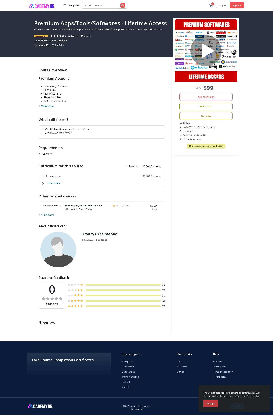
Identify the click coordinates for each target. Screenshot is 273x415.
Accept (211, 403)
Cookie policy (253, 396)
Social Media (128, 366)
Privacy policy (219, 366)
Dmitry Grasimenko (56, 40)
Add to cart (206, 106)
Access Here (54, 183)
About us (217, 361)
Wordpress (127, 361)
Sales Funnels (128, 371)
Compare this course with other (208, 146)
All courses (182, 366)
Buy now (206, 115)
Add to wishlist (206, 96)
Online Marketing (130, 376)
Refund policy (219, 376)
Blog (179, 361)
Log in (222, 5)
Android (126, 381)
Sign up (237, 5)
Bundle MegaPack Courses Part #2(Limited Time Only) (83, 207)
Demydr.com (137, 409)
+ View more (46, 106)
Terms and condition (223, 371)
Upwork (126, 386)
